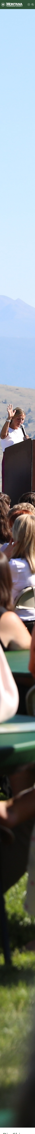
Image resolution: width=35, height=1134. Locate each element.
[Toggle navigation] (29, 4)
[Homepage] (12, 4)
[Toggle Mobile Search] (32, 4)
